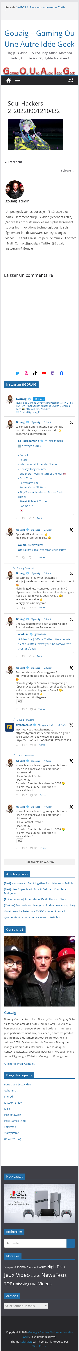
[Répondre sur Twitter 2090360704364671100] (18, 745)
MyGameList (24, 725)
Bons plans (9, 1267)
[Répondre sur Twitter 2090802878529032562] (18, 518)
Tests (61, 1275)
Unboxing (21, 1283)
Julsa (7, 1108)
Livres (36, 1275)
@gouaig (35, 422)
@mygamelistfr (46, 725)
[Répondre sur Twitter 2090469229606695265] (18, 608)
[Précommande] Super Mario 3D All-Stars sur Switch (36, 899)
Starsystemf (11, 1133)
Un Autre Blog (12, 1139)
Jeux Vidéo (17, 1275)
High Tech (56, 1266)
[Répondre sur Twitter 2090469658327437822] (18, 656)
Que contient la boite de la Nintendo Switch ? (32, 917)
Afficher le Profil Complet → (21, 1063)
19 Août (48, 760)
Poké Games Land (15, 1120)
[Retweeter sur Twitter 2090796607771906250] (24, 557)
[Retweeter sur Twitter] (14, 568)
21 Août (48, 422)
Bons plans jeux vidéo (17, 1084)
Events (41, 1267)
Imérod (8, 1096)
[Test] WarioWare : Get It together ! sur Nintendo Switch (38, 883)
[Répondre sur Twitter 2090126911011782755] (18, 795)
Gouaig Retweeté (25, 568)
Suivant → (68, 171)
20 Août (48, 573)
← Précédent (13, 162)
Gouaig (20, 422)
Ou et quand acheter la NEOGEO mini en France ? (34, 911)
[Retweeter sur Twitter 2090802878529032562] (24, 518)
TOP (8, 1284)
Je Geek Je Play (13, 1102)
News (48, 1274)
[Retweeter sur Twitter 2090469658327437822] (24, 656)
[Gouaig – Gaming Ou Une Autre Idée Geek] (8, 80)
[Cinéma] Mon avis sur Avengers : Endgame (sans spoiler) (39, 905)
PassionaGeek (12, 1114)
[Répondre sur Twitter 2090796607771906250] (18, 557)
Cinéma (20, 1267)
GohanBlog (10, 1090)
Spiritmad (10, 1127)
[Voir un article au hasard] (70, 80)
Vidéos (45, 1284)
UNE (34, 1283)
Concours (31, 1267)
